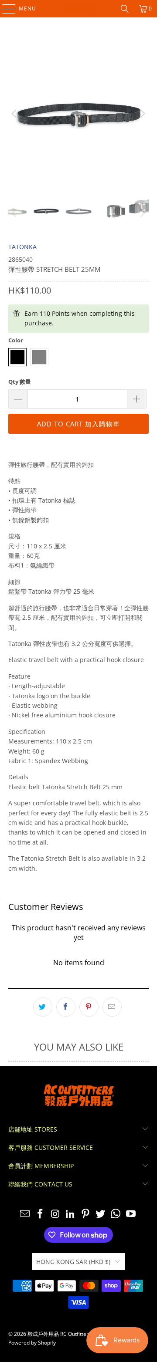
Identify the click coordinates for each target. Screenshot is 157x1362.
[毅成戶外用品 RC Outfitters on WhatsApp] (116, 1214)
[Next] (142, 114)
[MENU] (4, 8)
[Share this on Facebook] (65, 1007)
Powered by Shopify (32, 1342)
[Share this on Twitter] (42, 1007)
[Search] (124, 8)
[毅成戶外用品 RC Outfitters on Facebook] (40, 1214)
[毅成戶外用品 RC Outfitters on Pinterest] (85, 1214)
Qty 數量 (19, 381)
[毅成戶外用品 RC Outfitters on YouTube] (131, 1214)
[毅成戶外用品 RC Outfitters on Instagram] (55, 1214)
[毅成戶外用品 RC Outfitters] (78, 8)
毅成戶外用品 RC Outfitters (59, 1334)
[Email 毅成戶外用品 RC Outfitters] (25, 1214)
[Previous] (15, 114)
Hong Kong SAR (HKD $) (73, 1261)
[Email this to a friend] (112, 1007)
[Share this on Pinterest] (89, 1007)
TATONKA (22, 247)
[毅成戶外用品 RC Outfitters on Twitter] (100, 1214)
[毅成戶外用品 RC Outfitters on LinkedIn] (70, 1214)
